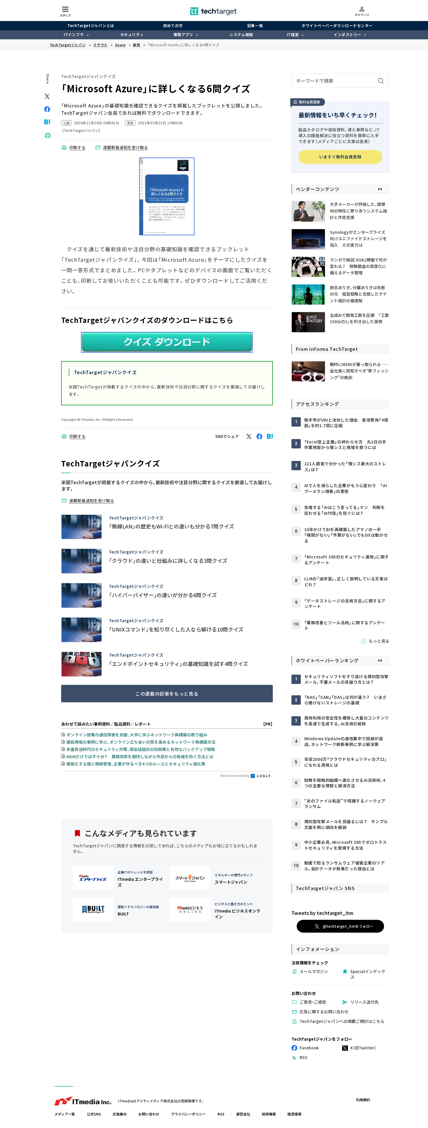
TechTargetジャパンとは (90, 25)
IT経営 (293, 34)
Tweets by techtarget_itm (322, 912)
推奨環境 (294, 1113)
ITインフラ (74, 34)
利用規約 (363, 1099)
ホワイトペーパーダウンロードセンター (337, 25)
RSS (220, 1113)
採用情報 (269, 1113)
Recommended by (235, 775)
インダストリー (347, 34)
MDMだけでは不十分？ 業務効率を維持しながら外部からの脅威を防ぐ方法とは (139, 756)
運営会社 (243, 1113)
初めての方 (173, 25)
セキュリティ (132, 34)
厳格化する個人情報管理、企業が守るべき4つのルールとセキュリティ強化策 (135, 764)
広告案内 (120, 1113)
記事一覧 (255, 25)
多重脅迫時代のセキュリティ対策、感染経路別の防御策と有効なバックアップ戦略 (140, 749)
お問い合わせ (148, 1113)
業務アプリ (183, 34)
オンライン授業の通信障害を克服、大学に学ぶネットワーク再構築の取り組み (136, 735)
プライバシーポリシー (188, 1113)
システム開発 (241, 34)
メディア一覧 (64, 1113)
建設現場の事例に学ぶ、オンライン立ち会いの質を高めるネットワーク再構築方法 (140, 742)
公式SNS (94, 1113)
